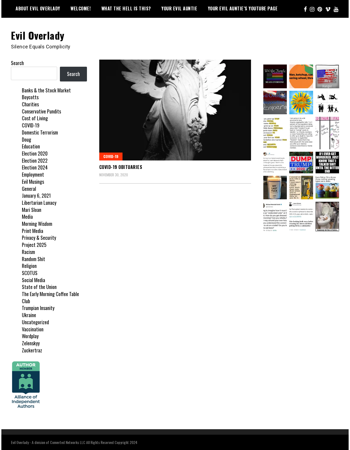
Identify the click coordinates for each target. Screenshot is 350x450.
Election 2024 (35, 167)
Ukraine (29, 314)
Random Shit (33, 258)
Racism (28, 251)
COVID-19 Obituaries (120, 167)
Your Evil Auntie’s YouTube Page (243, 8)
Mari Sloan (31, 209)
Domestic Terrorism (40, 132)
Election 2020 (35, 153)
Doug (26, 139)
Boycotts (30, 97)
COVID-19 (110, 156)
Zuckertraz (32, 350)
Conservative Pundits (41, 111)
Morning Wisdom (37, 223)
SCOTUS (29, 272)
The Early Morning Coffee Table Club (50, 297)
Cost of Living (35, 118)
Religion (29, 265)
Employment (33, 174)
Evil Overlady (38, 35)
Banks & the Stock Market (46, 90)
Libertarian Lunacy (39, 202)
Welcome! (81, 8)
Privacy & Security (39, 237)
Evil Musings (33, 181)
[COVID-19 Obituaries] (175, 110)
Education (31, 146)
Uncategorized (35, 322)
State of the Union (39, 286)
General (29, 188)
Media (27, 216)
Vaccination (32, 329)
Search (17, 62)
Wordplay (30, 336)
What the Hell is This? (126, 8)
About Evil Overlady (38, 8)
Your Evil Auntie (179, 8)
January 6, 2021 (36, 195)
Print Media (32, 230)
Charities (30, 104)
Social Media (33, 280)
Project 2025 (34, 244)
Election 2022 (35, 160)
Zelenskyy (31, 343)
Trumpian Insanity (38, 307)
